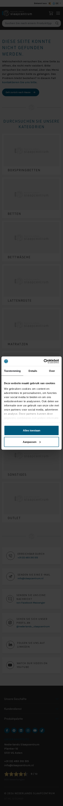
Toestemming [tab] (12, 370)
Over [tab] (52, 370)
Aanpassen (29, 441)
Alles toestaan (31, 430)
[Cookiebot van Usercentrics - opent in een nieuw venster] (44, 361)
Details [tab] (33, 370)
